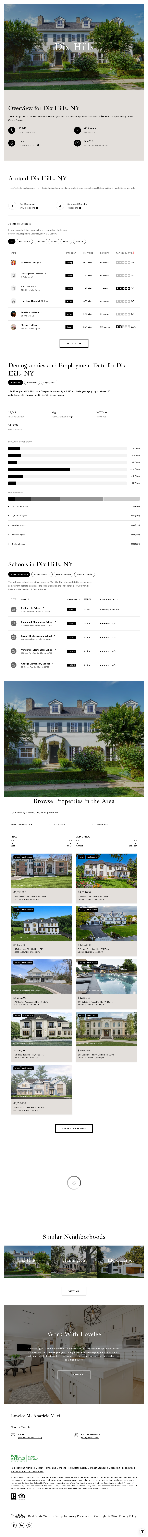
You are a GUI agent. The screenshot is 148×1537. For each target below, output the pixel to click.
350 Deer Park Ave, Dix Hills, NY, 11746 (36, 653)
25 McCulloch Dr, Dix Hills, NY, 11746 (35, 611)
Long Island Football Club (33, 301)
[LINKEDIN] (21, 1525)
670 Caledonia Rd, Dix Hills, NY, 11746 (36, 639)
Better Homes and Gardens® (27, 1471)
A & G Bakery (27, 286)
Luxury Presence (78, 1516)
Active (55, 241)
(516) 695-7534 (90, 1437)
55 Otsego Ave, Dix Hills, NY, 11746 (35, 667)
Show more (74, 343)
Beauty (67, 241)
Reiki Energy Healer (30, 312)
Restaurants (26, 241)
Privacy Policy (128, 1516)
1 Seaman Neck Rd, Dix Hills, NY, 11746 (36, 625)
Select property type (22, 824)
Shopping (41, 241)
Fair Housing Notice (22, 1467)
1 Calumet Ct (27, 277)
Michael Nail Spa (29, 325)
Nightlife (81, 241)
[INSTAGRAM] (29, 1525)
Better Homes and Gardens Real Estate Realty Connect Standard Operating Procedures (85, 1467)
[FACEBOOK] (14, 1525)
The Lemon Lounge (30, 262)
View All (74, 1291)
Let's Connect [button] (74, 1374)
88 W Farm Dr (27, 315)
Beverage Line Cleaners (32, 273)
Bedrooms (102, 824)
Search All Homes (74, 1128)
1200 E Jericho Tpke (30, 290)
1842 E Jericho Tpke (30, 328)
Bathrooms (59, 824)
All (13, 241)
